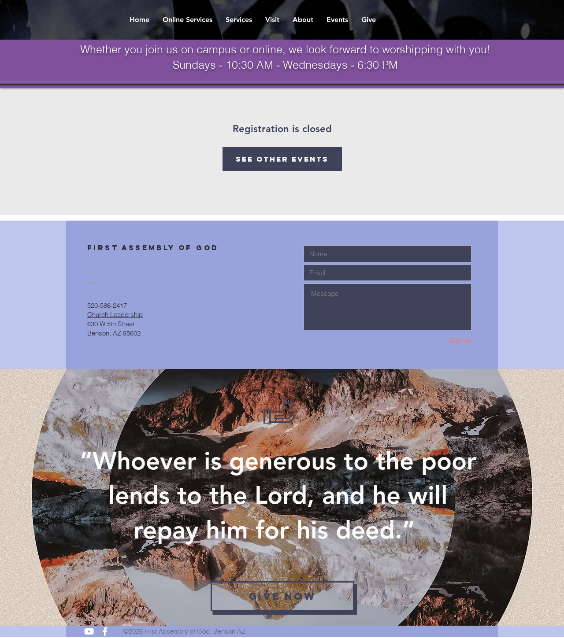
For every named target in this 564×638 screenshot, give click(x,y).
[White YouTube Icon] (89, 631)
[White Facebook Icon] (105, 631)
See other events (282, 159)
